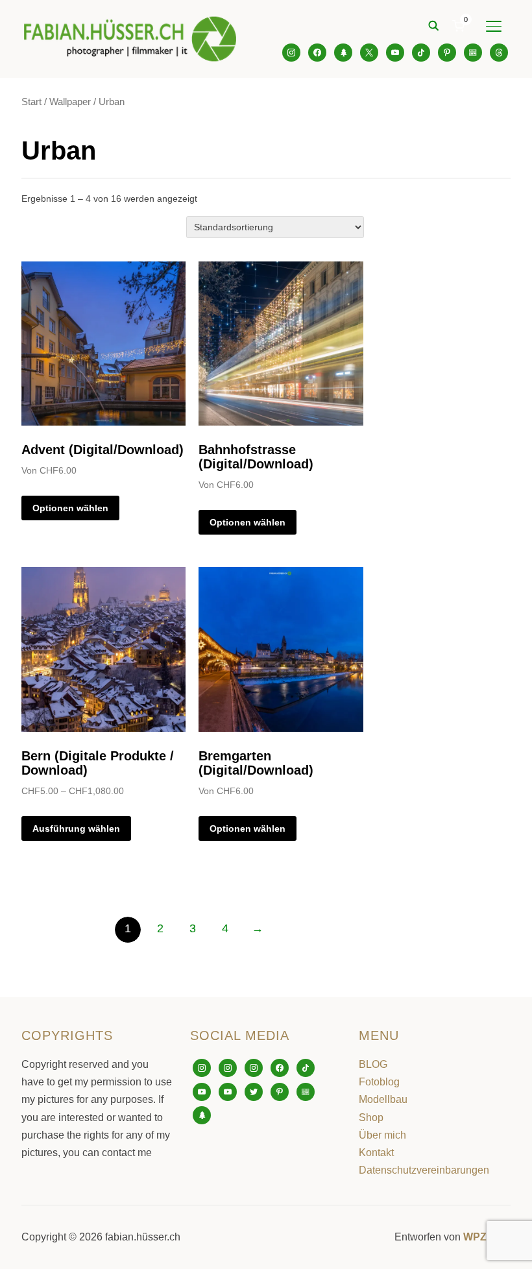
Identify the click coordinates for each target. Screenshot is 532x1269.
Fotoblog (379, 1081)
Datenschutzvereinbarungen (424, 1170)
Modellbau (383, 1099)
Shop (371, 1117)
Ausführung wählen (76, 828)
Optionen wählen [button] (70, 508)
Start (31, 102)
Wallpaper (70, 102)
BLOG (373, 1064)
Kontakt (376, 1152)
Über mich (382, 1135)
